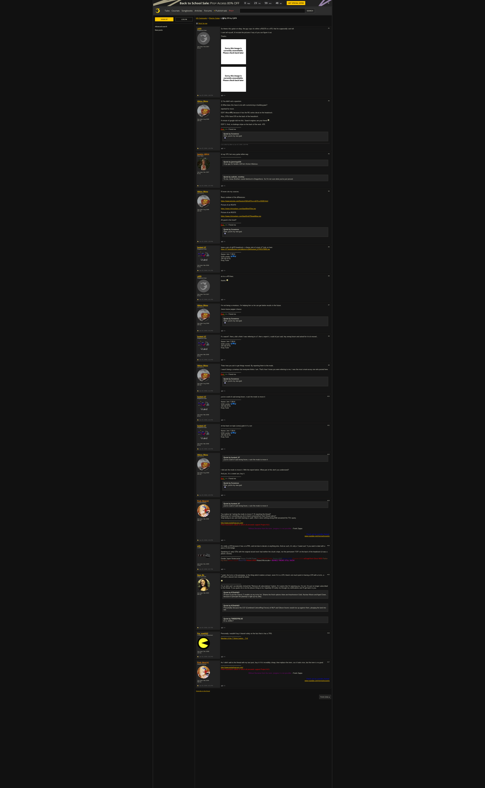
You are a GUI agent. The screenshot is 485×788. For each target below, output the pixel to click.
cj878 (199, 29)
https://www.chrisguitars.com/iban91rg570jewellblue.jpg (241, 216)
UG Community (201, 18)
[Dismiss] (328, 3)
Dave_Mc (200, 575)
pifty (199, 546)
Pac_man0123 (202, 633)
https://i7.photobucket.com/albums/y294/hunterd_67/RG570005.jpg (245, 249)
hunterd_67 (201, 247)
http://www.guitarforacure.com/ (232, 523)
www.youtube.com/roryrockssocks (317, 536)
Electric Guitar (214, 18)
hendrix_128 (202, 154)
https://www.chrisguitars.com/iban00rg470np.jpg (238, 209)
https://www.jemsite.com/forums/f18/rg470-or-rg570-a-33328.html (244, 201)
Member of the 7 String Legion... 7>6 (234, 638)
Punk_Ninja (201, 501)
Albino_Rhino (202, 101)
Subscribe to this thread (203, 691)
